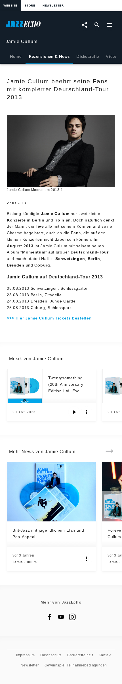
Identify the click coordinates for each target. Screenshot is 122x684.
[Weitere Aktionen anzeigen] (86, 412)
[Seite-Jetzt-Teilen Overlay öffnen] (84, 25)
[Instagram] (72, 617)
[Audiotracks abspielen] (74, 412)
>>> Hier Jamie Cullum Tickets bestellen (49, 318)
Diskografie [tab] (87, 56)
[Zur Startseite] (33, 26)
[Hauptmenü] (109, 25)
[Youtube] (61, 617)
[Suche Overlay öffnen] (97, 25)
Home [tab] (16, 56)
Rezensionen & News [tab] (49, 56)
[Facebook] (49, 617)
